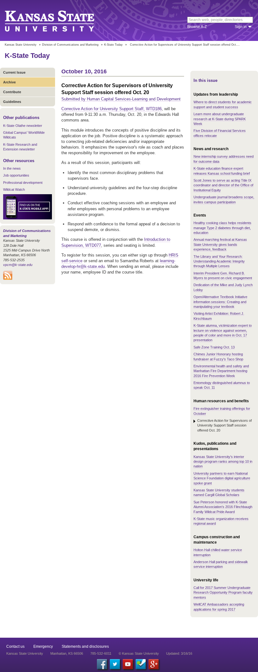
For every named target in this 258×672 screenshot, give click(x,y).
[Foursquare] (141, 664)
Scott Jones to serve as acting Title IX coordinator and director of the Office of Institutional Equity (223, 185)
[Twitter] (115, 664)
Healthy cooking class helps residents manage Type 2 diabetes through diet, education (222, 227)
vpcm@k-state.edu (17, 265)
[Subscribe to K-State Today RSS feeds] (7, 278)
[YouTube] (128, 664)
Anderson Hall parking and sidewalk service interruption (221, 564)
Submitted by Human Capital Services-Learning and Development (121, 99)
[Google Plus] (154, 664)
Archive (9, 82)
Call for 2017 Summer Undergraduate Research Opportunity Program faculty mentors (223, 592)
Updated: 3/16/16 (179, 653)
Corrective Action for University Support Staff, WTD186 (111, 108)
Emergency (43, 646)
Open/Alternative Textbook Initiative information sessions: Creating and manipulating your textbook (220, 301)
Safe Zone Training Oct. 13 (214, 347)
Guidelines (12, 102)
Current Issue (14, 72)
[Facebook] (102, 664)
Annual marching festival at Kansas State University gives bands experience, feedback (220, 244)
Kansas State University (57, 20)
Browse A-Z (197, 27)
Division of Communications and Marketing (70, 44)
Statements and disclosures (85, 646)
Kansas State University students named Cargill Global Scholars (219, 492)
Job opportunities (16, 175)
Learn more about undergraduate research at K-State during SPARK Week (220, 119)
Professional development (22, 182)
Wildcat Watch (14, 189)
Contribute (12, 92)
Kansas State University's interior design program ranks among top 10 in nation (223, 461)
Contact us (15, 646)
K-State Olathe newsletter (22, 125)
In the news (12, 168)
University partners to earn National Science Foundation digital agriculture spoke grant (222, 478)
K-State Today (113, 44)
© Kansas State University (139, 653)
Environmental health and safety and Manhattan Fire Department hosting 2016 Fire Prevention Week (221, 371)
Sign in (241, 27)
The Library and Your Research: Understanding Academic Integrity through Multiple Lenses (219, 261)
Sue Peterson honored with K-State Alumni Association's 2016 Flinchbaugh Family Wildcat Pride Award (223, 507)
